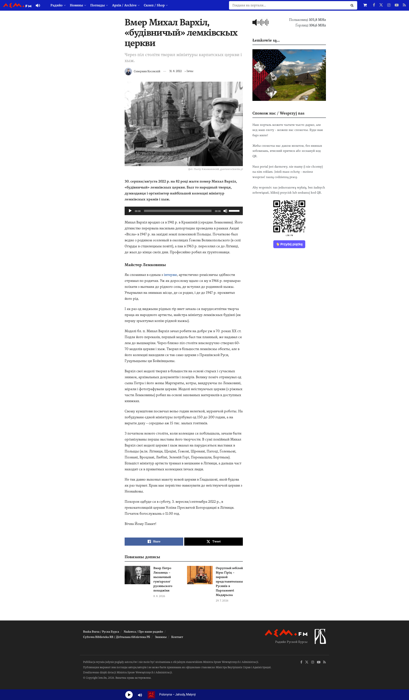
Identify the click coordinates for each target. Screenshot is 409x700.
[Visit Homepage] (17, 5)
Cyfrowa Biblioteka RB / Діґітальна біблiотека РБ (116, 637)
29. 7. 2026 (222, 600)
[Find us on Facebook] (374, 5)
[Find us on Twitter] (381, 5)
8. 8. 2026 (159, 596)
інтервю (170, 275)
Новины (76, 5)
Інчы (190, 71)
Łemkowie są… (266, 40)
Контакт (177, 637)
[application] (184, 211)
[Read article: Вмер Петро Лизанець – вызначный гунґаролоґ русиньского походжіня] (137, 575)
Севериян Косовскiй (147, 71)
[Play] (130, 211)
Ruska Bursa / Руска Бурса (101, 631)
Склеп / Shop (154, 5)
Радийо (56, 5)
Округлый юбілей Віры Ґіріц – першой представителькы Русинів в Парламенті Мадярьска (229, 581)
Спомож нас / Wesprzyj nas (278, 113)
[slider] (235, 210)
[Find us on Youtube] (397, 5)
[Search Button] (353, 5)
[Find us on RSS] (404, 5)
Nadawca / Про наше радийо (143, 631)
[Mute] (225, 211)
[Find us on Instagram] (388, 5)
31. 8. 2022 (175, 71)
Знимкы (161, 637)
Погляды (97, 5)
